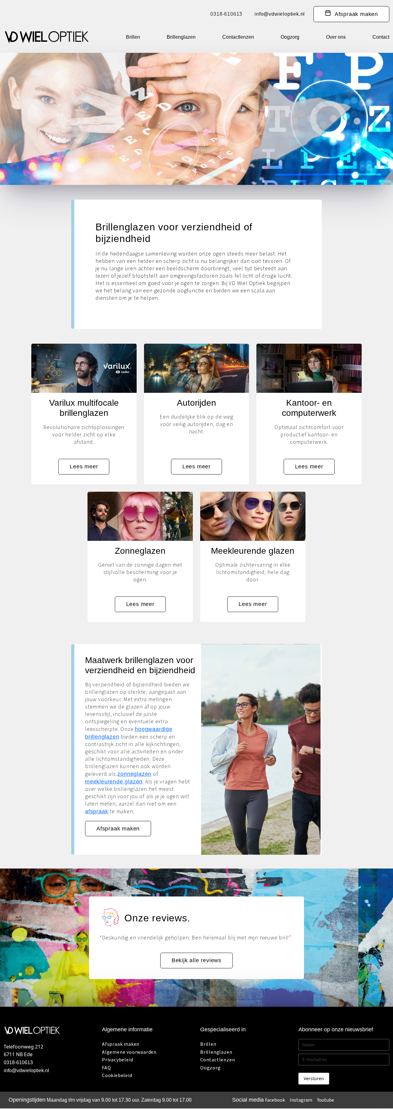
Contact (380, 37)
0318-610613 (226, 14)
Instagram (301, 1100)
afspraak (96, 811)
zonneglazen (134, 774)
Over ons (336, 37)
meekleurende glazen (113, 782)
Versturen (314, 1079)
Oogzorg (290, 37)
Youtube (325, 1100)
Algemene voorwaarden (129, 1052)
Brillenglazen (181, 37)
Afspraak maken (118, 829)
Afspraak (354, 14)
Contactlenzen (238, 37)
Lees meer (84, 466)
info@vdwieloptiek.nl (280, 14)
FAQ (106, 1067)
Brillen (133, 37)
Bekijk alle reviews (196, 960)
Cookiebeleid (117, 1075)
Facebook (275, 1100)
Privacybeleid (117, 1060)
